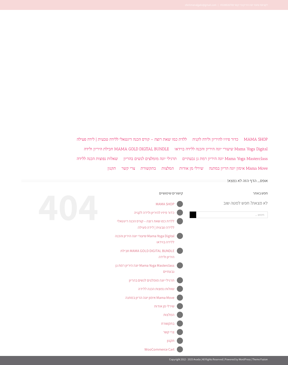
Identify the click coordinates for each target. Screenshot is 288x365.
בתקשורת (167, 323)
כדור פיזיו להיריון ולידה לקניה (154, 212)
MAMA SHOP (165, 204)
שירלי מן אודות (164, 306)
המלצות (168, 314)
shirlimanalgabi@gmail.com (200, 5)
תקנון (170, 340)
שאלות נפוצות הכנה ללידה (156, 288)
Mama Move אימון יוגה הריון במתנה (149, 297)
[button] (89, 168)
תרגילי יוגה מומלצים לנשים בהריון (151, 280)
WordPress (245, 359)
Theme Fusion (260, 359)
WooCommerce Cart (159, 349)
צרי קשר (168, 332)
